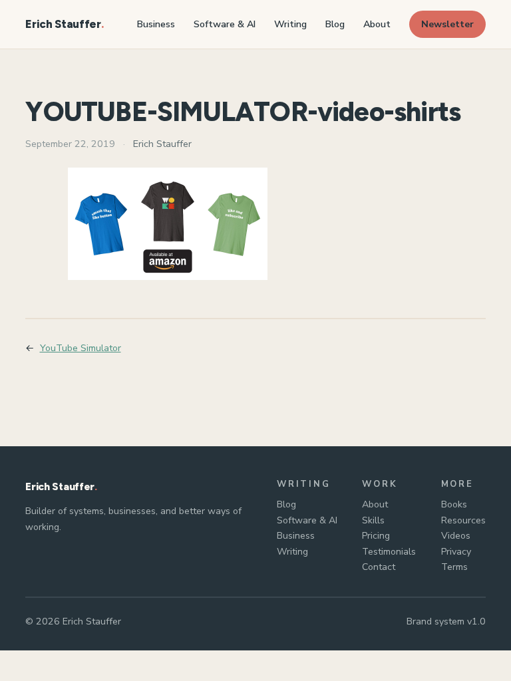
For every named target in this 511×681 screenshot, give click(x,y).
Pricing (376, 535)
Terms (454, 567)
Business (296, 535)
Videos (455, 535)
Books (454, 504)
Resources (463, 520)
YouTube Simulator (80, 348)
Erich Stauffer (62, 24)
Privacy (456, 551)
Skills (373, 520)
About (375, 504)
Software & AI (307, 520)
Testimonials (389, 551)
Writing (292, 551)
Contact (378, 567)
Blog (286, 504)
